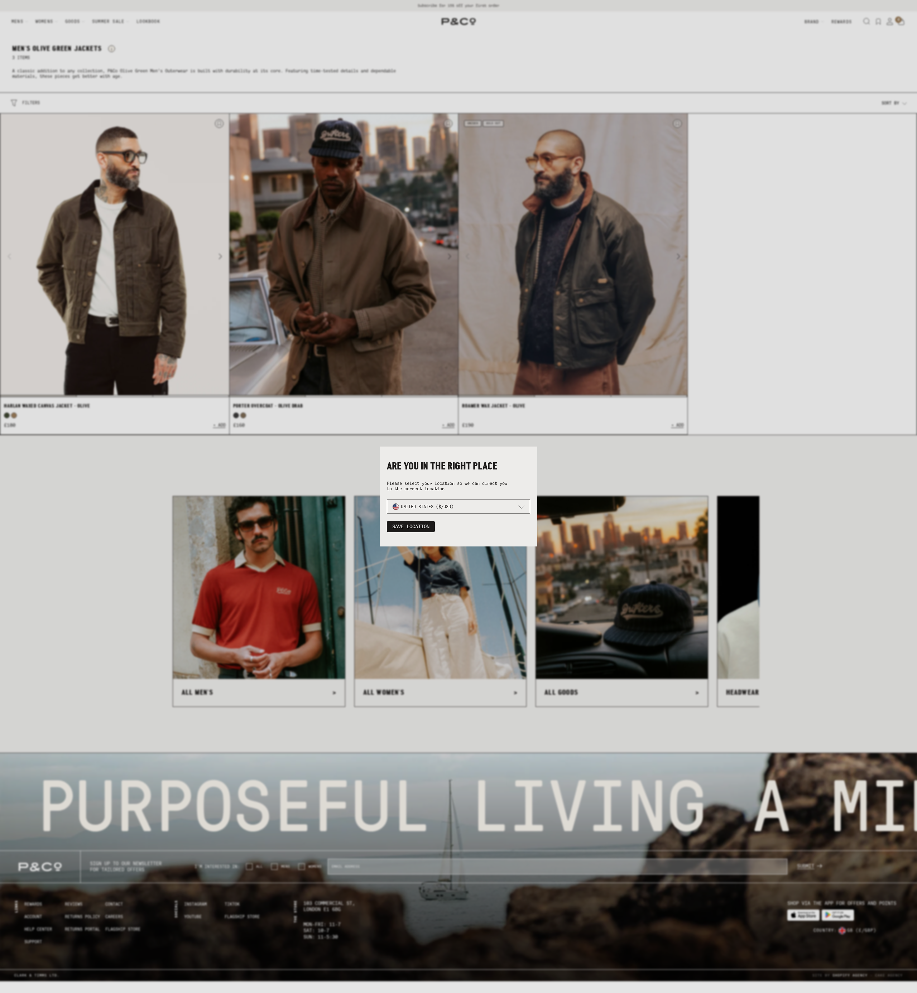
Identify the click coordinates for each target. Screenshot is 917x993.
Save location (410, 526)
